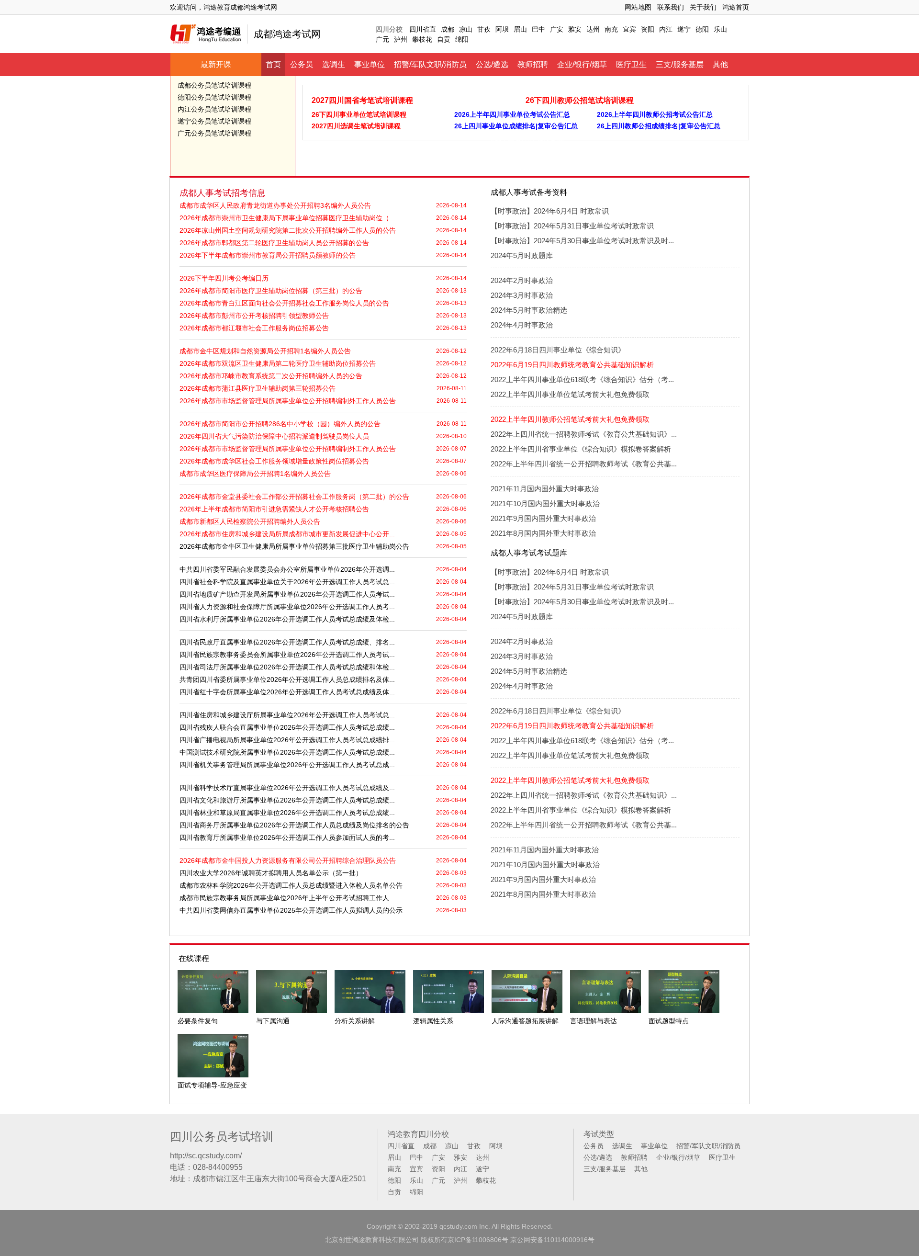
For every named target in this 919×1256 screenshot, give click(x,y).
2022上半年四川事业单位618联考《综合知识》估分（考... (582, 379)
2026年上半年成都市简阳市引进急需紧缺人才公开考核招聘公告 (274, 509)
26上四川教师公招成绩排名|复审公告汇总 (658, 126)
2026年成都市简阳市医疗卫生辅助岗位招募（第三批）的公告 (270, 290)
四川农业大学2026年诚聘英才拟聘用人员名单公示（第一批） (270, 873)
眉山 (520, 29)
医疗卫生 (631, 64)
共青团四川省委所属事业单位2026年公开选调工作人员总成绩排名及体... (287, 679)
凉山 (465, 29)
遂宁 (684, 29)
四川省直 (422, 29)
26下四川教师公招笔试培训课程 (580, 100)
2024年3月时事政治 (522, 295)
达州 (593, 29)
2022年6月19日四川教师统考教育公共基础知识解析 (572, 365)
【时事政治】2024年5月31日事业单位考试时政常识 (572, 226)
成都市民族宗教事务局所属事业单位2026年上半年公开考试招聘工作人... (287, 898)
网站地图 (638, 7)
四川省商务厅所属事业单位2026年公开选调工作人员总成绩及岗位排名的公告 (294, 825)
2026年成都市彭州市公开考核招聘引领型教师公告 (254, 315)
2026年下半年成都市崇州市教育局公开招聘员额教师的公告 (267, 255)
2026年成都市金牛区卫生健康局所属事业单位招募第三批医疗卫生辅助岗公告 (294, 546)
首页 (273, 64)
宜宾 (629, 29)
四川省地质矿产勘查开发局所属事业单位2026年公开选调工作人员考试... (287, 594)
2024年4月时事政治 (522, 325)
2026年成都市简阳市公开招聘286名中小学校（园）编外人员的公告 (280, 424)
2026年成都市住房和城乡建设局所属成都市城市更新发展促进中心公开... (287, 534)
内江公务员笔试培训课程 (214, 109)
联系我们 (670, 7)
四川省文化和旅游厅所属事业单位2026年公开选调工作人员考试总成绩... (287, 800)
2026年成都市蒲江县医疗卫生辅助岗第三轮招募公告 (257, 388)
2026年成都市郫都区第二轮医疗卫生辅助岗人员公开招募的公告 (274, 243)
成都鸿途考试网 (287, 34)
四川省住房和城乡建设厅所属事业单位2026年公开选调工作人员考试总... (287, 715)
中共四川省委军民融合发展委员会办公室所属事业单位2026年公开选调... (287, 569)
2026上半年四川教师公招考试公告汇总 (655, 114)
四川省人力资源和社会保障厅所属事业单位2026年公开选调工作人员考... (287, 607)
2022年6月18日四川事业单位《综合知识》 (558, 350)
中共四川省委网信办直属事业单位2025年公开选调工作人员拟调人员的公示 (291, 910)
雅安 (575, 29)
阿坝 (502, 29)
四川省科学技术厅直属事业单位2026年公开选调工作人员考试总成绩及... (287, 788)
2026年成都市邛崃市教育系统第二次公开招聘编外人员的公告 (270, 376)
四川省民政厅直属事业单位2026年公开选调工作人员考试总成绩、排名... (287, 642)
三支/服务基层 (680, 64)
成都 (447, 29)
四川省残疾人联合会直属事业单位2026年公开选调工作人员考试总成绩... (287, 727)
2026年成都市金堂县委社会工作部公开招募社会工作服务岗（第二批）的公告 (294, 496)
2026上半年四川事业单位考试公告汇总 (512, 114)
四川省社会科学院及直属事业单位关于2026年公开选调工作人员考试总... (287, 582)
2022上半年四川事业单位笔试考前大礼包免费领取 (570, 394)
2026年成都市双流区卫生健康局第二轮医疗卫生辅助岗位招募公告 (277, 363)
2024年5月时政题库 (522, 255)
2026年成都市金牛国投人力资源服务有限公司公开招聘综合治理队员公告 (287, 860)
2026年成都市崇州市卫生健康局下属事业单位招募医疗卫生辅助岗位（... (287, 218)
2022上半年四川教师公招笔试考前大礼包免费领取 (570, 419)
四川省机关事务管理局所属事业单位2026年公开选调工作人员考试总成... (287, 765)
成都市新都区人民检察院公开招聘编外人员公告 (249, 521)
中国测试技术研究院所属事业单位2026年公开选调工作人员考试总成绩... (287, 752)
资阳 (647, 29)
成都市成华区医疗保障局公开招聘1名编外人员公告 (255, 473)
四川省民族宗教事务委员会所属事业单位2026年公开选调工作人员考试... (287, 654)
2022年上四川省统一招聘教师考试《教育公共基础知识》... (584, 434)
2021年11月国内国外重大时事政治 (545, 489)
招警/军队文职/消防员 (430, 64)
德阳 (702, 29)
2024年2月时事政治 (522, 280)
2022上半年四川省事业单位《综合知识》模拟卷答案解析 (581, 449)
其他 (720, 64)
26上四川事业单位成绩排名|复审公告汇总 (516, 126)
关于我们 (703, 7)
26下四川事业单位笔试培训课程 (359, 114)
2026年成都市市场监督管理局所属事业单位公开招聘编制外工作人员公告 (287, 401)
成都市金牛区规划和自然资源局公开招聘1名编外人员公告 (265, 351)
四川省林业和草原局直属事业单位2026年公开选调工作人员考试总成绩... (287, 812)
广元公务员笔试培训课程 (214, 133)
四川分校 (389, 29)
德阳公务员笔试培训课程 (214, 97)
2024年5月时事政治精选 (529, 310)
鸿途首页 (735, 7)
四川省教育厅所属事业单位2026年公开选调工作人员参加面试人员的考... (287, 837)
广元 (382, 39)
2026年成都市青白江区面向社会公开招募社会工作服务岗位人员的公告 (284, 303)
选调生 (333, 64)
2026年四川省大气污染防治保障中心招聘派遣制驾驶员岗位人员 (274, 436)
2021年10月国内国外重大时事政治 (545, 503)
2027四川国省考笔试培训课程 (362, 100)
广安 (556, 29)
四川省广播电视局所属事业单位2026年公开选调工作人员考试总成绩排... (287, 740)
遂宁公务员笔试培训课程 (214, 121)
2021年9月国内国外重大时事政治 (543, 518)
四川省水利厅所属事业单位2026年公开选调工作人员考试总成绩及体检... (287, 619)
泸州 (400, 39)
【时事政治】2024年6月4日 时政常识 (550, 211)
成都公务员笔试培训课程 (214, 85)
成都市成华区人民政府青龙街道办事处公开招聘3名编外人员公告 (275, 205)
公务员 (301, 64)
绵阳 (462, 39)
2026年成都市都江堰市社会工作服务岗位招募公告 (254, 328)
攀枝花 (422, 39)
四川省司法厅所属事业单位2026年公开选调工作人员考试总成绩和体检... (287, 667)
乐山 (720, 29)
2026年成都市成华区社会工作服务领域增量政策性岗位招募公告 (274, 461)
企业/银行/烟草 (582, 64)
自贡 (443, 39)
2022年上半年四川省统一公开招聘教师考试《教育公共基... (584, 464)
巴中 (538, 29)
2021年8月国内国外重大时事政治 (543, 533)
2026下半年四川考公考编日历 (224, 278)
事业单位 (369, 64)
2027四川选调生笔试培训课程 (356, 126)
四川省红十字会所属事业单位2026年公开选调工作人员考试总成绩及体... (287, 692)
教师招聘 (532, 64)
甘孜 (484, 29)
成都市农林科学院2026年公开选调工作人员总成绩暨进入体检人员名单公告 (291, 885)
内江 (665, 29)
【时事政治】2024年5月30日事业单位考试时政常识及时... (582, 241)
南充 (611, 29)
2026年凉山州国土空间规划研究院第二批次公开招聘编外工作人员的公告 (287, 230)
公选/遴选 (492, 64)
